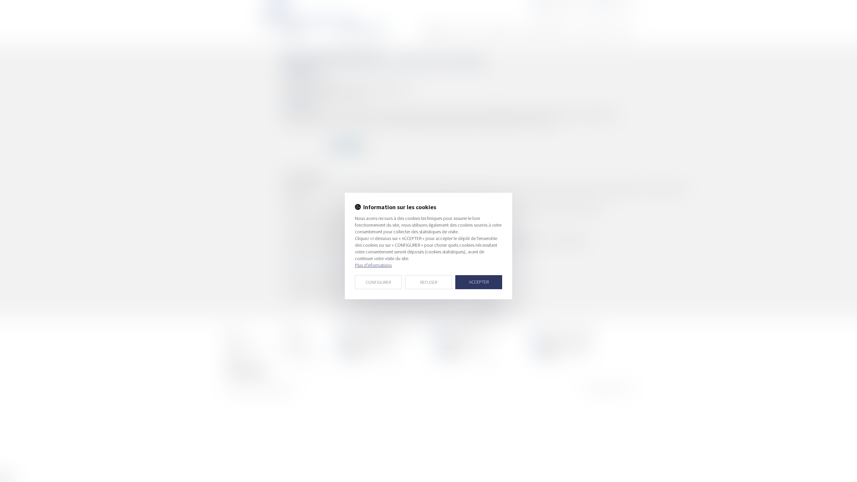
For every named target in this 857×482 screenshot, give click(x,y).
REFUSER (428, 282)
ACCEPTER (479, 282)
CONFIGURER (378, 282)
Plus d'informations (373, 265)
